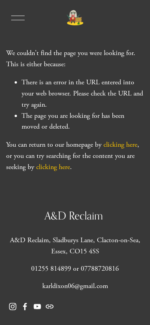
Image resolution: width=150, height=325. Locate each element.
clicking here (120, 144)
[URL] (49, 306)
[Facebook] (25, 306)
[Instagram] (13, 306)
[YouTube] (37, 306)
